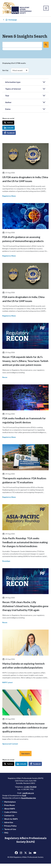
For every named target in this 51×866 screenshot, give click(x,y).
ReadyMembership (28, 798)
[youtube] (35, 853)
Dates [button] (8, 109)
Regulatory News (9, 196)
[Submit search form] (46, 45)
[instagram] (21, 853)
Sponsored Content (10, 744)
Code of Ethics (10, 812)
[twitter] (25, 853)
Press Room (9, 805)
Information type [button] (12, 82)
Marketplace (10, 802)
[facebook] (16, 853)
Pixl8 (24, 795)
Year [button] (7, 95)
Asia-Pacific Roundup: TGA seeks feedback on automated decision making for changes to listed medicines (25, 542)
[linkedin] (30, 853)
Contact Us (9, 815)
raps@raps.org (28, 793)
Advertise (8, 822)
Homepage (12, 20)
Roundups (6, 561)
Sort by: (5, 70)
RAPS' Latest (7, 682)
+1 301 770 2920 (30, 787)
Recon (4, 377)
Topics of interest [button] (13, 89)
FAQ (6, 832)
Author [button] (8, 102)
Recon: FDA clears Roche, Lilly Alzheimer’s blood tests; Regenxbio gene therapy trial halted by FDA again (25, 606)
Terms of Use (10, 829)
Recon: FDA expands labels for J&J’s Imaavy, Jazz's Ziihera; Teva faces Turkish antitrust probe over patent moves (25, 360)
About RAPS (9, 808)
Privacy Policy (10, 826)
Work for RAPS (11, 819)
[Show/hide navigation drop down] (46, 8)
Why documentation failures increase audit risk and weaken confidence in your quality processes (25, 727)
